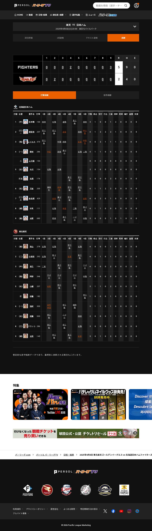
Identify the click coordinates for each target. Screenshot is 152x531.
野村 (32, 152)
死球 (54, 218)
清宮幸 (31, 132)
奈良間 (31, 199)
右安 (80, 142)
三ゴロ (49, 276)
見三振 (75, 122)
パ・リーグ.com (22, 454)
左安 (64, 132)
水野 (32, 218)
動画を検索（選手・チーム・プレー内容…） (113, 5)
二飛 (85, 152)
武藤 (32, 316)
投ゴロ (85, 208)
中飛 (59, 142)
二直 (44, 267)
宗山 (32, 247)
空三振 (44, 132)
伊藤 (32, 296)
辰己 (32, 267)
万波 (32, 189)
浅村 (32, 306)
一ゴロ (75, 218)
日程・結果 (69, 454)
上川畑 (31, 161)
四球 (44, 122)
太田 (32, 336)
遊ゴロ (64, 151)
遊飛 (64, 122)
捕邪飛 (75, 306)
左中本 (49, 306)
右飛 (54, 122)
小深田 (31, 257)
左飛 (59, 169)
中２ (85, 132)
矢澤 (32, 179)
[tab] (44, 95)
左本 (59, 188)
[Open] (134, 26)
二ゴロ (85, 266)
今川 (32, 169)
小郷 (32, 286)
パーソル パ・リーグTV (47, 454)
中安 (85, 142)
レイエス (31, 142)
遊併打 (49, 188)
